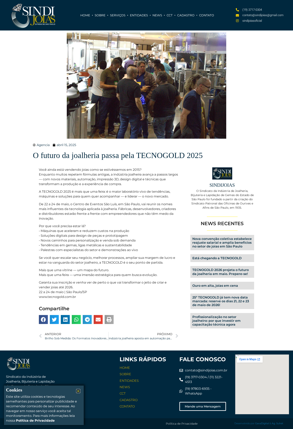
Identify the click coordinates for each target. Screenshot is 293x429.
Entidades (139, 15)
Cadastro (186, 15)
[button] (43, 319)
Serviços (117, 15)
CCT (170, 15)
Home (85, 15)
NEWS (125, 387)
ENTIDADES (129, 381)
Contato (206, 15)
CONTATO (127, 406)
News (157, 15)
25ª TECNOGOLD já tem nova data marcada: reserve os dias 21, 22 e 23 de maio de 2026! (220, 301)
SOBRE (125, 374)
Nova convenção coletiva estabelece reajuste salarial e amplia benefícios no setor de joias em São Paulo (222, 242)
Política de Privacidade (182, 423)
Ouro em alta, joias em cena (215, 286)
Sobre (100, 15)
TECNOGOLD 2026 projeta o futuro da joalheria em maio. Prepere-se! (220, 272)
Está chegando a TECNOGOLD (217, 258)
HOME (125, 368)
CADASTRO (129, 400)
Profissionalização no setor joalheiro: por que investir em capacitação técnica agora (216, 320)
